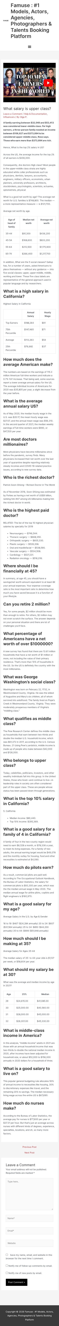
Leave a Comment (12, 114)
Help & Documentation (35, 114)
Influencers (9, 117)
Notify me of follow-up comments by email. (30, 1266)
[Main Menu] (29, 47)
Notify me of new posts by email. (25, 1273)
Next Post (29, 1153)
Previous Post (29, 1147)
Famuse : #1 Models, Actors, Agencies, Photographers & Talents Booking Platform (31, 20)
